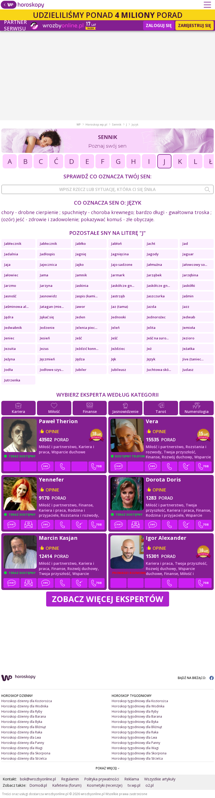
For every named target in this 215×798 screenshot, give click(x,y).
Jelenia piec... (86, 327)
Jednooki (118, 317)
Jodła (8, 369)
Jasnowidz (48, 296)
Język (151, 359)
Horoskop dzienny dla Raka (21, 732)
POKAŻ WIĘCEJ (106, 768)
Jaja (7, 264)
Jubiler (81, 369)
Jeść (79, 338)
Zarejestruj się (194, 25)
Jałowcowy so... (194, 264)
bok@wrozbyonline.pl (38, 778)
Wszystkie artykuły (159, 778)
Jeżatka (188, 348)
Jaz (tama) (119, 306)
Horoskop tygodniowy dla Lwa (134, 737)
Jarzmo (10, 285)
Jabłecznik (12, 243)
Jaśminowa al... (16, 306)
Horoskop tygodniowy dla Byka (135, 721)
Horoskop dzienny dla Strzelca (24, 758)
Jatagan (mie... (52, 306)
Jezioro (188, 338)
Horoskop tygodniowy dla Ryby (135, 711)
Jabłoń (116, 243)
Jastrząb (118, 296)
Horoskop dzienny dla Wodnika (24, 706)
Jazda (151, 306)
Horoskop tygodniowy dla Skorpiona (139, 753)
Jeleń (115, 327)
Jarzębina (190, 275)
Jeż (149, 348)
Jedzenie (47, 327)
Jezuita (10, 348)
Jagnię (81, 254)
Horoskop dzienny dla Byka (21, 721)
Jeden (80, 317)
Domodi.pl (38, 785)
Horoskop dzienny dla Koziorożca (26, 701)
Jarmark (118, 275)
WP (79, 124)
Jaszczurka (156, 296)
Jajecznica (48, 264)
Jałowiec (11, 275)
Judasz (188, 369)
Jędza (80, 359)
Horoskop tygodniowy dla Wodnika (138, 706)
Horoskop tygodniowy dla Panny (136, 742)
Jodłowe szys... (51, 369)
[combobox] (107, 189)
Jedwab (188, 317)
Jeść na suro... (158, 338)
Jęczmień (47, 359)
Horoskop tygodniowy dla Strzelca (137, 758)
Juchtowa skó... (159, 369)
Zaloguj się (159, 25)
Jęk (113, 359)
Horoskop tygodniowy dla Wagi (135, 748)
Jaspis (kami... (87, 296)
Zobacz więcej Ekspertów (107, 598)
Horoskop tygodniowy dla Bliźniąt (137, 727)
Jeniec (9, 338)
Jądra (8, 317)
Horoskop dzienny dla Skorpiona (25, 753)
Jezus (44, 348)
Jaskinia (82, 285)
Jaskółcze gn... (122, 285)
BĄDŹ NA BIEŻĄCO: (192, 678)
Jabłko (81, 243)
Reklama (131, 778)
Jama (44, 275)
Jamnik (81, 275)
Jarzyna (46, 285)
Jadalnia (11, 254)
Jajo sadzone (121, 264)
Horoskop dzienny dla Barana (23, 716)
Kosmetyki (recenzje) (104, 785)
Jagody (153, 254)
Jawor (80, 306)
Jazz (185, 306)
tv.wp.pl (134, 785)
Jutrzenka (12, 380)
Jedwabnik (13, 327)
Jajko (80, 264)
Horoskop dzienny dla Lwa (21, 737)
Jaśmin (188, 296)
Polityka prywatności (101, 778)
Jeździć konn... (87, 348)
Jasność (10, 296)
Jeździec (118, 348)
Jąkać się (47, 317)
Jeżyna (9, 359)
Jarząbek (154, 275)
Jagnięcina (120, 254)
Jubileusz (118, 369)
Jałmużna (154, 264)
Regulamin (70, 778)
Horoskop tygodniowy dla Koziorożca (140, 701)
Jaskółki (188, 285)
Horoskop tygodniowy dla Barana (137, 716)
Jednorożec (156, 317)
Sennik (116, 124)
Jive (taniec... (192, 359)
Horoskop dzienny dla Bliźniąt (23, 727)
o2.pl (150, 785)
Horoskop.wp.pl (96, 124)
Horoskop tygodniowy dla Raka (135, 732)
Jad (185, 243)
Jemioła (188, 327)
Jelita (151, 327)
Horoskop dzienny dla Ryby (21, 711)
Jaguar (188, 254)
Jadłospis (47, 254)
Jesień (45, 338)
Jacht (151, 243)
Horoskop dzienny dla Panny (22, 742)
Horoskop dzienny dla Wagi (21, 748)
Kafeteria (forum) (67, 785)
